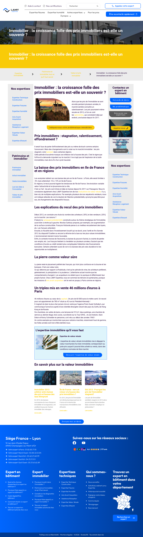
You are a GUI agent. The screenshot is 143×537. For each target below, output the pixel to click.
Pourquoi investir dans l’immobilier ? (43, 483)
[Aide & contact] (26, 6)
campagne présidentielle (52, 220)
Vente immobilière (19, 181)
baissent (49, 152)
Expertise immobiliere (18, 74)
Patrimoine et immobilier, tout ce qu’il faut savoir (47, 74)
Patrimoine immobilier (16, 169)
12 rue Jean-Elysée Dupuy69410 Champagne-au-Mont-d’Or (21, 444)
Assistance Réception (69, 499)
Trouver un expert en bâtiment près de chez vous (18, 508)
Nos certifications (54, 6)
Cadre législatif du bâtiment (14, 497)
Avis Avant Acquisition (16, 118)
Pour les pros (93, 12)
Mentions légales (66, 535)
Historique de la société (97, 491)
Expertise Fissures (19, 106)
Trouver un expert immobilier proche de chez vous (44, 507)
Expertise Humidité (19, 111)
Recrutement (93, 508)
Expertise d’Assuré (19, 141)
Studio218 (84, 535)
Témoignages (93, 504)
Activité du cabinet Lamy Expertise (97, 487)
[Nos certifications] (44, 6)
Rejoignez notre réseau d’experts (96, 496)
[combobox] (83, 5)
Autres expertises (75, 12)
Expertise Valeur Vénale (18, 134)
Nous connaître (94, 482)
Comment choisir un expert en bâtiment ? (17, 503)
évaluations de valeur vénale (89, 192)
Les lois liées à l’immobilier (18, 188)
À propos (64, 16)
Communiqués (93, 501)
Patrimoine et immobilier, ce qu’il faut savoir (44, 489)
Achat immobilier (19, 175)
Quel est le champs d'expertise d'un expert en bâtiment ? (17, 484)
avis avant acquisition (54, 280)
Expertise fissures (37, 12)
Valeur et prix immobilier (17, 196)
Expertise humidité (56, 12)
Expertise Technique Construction (20, 99)
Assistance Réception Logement (20, 126)
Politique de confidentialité (49, 535)
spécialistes (79, 115)
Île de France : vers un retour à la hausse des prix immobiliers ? (70, 391)
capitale (64, 299)
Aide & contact (34, 6)
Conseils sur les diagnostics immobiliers (44, 495)
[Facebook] (74, 443)
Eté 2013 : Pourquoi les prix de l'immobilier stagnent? (95, 391)
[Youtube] (83, 443)
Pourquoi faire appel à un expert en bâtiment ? (17, 491)
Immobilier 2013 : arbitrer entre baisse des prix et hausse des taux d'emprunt (44, 393)
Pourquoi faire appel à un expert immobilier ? (44, 500)
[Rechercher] (98, 6)
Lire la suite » (38, 413)
